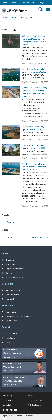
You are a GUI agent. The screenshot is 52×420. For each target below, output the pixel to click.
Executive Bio (11, 264)
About (5, 2)
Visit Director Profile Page (11, 385)
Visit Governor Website (10, 357)
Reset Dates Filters (40, 237)
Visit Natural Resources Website (13, 371)
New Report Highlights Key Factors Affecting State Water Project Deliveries (34, 167)
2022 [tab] (9, 237)
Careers (9, 273)
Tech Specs (10, 338)
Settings (40, 2)
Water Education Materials (17, 316)
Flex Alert (10, 299)
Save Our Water (12, 294)
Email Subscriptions (14, 277)
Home (4, 17)
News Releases (12, 312)
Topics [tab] (10, 222)
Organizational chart (15, 268)
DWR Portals (11, 320)
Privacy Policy (8, 400)
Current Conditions (27, 2)
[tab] (26, 222)
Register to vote (13, 290)
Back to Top (7, 395)
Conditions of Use (13, 333)
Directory (10, 260)
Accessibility (8, 405)
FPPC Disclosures (34, 405)
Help (8, 342)
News (13, 17)
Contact (14, 2)
